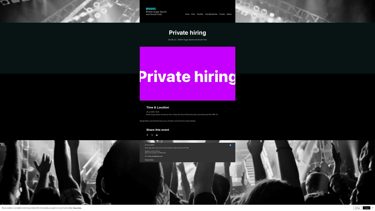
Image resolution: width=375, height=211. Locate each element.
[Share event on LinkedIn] (157, 135)
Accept (366, 208)
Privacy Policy (77, 208)
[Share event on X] (152, 135)
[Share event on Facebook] (147, 135)
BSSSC (151, 8)
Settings (357, 208)
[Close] (372, 207)
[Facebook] (230, 145)
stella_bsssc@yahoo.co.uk (155, 156)
